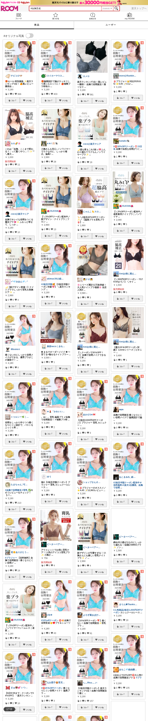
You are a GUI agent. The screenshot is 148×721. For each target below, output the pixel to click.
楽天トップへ (139, 8)
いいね (28, 100)
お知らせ (92, 16)
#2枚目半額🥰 (48, 284)
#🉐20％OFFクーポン (52, 688)
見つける (55, 16)
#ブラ (139, 677)
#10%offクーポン (49, 620)
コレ (13, 100)
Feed (18, 16)
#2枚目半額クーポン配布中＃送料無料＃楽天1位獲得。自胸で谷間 (128, 485)
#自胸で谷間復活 (13, 490)
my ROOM (129, 16)
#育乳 (25, 490)
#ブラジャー (11, 558)
